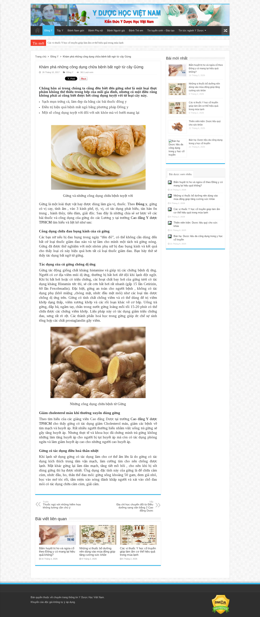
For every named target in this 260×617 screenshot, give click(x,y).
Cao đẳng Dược (102, 419)
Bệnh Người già (116, 30)
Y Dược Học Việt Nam (91, 597)
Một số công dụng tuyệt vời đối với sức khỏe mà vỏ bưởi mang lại (90, 112)
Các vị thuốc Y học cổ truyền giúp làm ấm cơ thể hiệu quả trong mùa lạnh (86, 42)
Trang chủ (37, 30)
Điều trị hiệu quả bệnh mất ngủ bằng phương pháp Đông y (85, 107)
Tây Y (60, 30)
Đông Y (48, 30)
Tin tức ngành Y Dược (191, 30)
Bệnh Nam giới (76, 30)
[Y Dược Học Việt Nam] (130, 15)
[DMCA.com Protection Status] (221, 604)
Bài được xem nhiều (180, 174)
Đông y (141, 204)
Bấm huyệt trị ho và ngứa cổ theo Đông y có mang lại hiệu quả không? (57, 551)
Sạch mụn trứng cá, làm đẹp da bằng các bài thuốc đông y (84, 101)
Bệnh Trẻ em (136, 30)
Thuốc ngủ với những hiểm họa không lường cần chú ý (62, 505)
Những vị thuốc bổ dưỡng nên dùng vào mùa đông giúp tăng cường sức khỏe (97, 551)
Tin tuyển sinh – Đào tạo (160, 30)
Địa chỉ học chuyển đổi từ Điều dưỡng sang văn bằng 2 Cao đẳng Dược (134, 506)
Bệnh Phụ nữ (95, 30)
